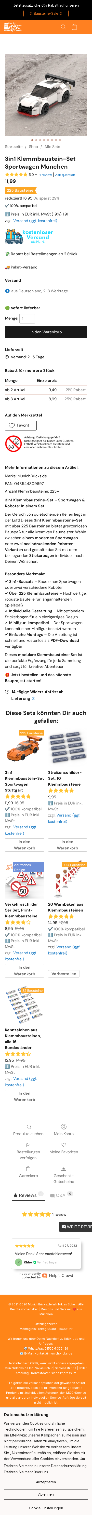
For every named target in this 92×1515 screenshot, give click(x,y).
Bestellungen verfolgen (28, 1154)
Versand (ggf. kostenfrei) (35, 220)
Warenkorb (28, 1175)
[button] (46, 13)
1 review (45, 175)
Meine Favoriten (64, 1151)
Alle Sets (52, 146)
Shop (33, 146)
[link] (46, 1506)
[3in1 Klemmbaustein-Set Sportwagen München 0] (46, 95)
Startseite (14, 146)
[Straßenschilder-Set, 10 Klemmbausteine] (67, 747)
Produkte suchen (28, 1133)
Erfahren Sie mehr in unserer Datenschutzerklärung (45, 1466)
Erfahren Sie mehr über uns (26, 1472)
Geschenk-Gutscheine (63, 1178)
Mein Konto (64, 1133)
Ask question (65, 175)
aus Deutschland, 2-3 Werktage (39, 291)
